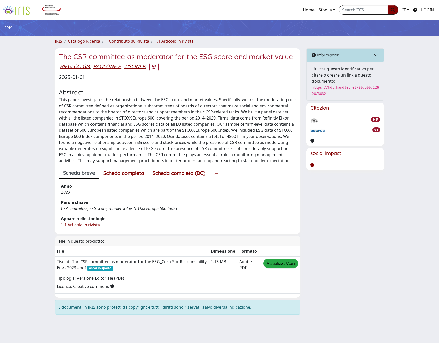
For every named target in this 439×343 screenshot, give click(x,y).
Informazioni (328, 54)
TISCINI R (135, 66)
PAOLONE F (107, 66)
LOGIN (427, 10)
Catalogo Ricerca (84, 41)
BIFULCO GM (75, 66)
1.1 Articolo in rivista (174, 41)
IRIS (58, 41)
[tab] (216, 173)
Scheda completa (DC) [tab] (179, 173)
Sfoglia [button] (325, 10)
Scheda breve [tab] (79, 173)
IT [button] (404, 10)
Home (309, 10)
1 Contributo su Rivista (127, 41)
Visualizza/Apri (281, 263)
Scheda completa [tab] (123, 173)
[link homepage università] (52, 10)
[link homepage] (18, 10)
